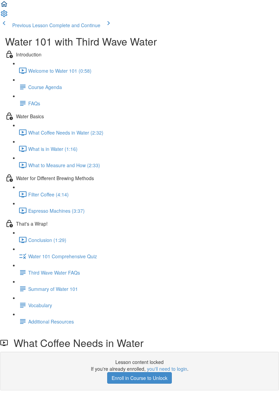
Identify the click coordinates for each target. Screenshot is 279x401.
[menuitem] (4, 15)
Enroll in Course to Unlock (139, 377)
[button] (4, 6)
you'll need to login (167, 368)
